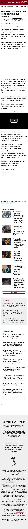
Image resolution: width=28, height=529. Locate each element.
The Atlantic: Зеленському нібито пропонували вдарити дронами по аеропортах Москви (19, 243)
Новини (3, 6)
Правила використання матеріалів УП (14, 443)
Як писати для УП (10, 449)
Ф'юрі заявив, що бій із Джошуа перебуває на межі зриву (13, 384)
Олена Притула (19, 512)
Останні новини (8, 331)
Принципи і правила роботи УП (13, 447)
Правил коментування (8, 203)
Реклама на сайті (11, 442)
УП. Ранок (16, 6)
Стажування (19, 449)
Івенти (19, 442)
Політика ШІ (8, 445)
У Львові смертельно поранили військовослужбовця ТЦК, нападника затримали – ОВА (13, 361)
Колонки (23, 6)
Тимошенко (4, 173)
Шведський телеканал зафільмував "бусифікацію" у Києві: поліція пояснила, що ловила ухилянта (18, 257)
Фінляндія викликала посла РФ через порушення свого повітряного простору (13, 336)
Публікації (10, 6)
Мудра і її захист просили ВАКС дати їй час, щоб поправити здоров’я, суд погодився (19, 270)
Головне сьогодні (8, 209)
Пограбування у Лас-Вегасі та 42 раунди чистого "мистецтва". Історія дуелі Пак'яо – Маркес (13, 377)
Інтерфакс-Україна (11, 480)
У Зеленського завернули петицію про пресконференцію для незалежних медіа (19, 230)
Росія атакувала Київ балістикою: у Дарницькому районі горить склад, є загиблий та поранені (14, 344)
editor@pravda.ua (18, 513)
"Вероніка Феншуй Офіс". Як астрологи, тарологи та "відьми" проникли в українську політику (13, 320)
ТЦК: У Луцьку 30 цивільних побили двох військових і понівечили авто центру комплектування (18, 283)
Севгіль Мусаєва (19, 510)
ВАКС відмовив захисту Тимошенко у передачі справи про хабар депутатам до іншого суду (13, 313)
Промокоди (13, 451)
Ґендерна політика (17, 445)
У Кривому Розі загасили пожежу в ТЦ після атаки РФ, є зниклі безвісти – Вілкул (14, 369)
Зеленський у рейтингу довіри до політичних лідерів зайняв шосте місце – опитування (13, 305)
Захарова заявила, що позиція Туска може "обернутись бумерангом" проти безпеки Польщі (13, 392)
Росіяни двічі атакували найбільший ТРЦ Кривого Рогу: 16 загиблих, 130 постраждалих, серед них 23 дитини (19, 217)
